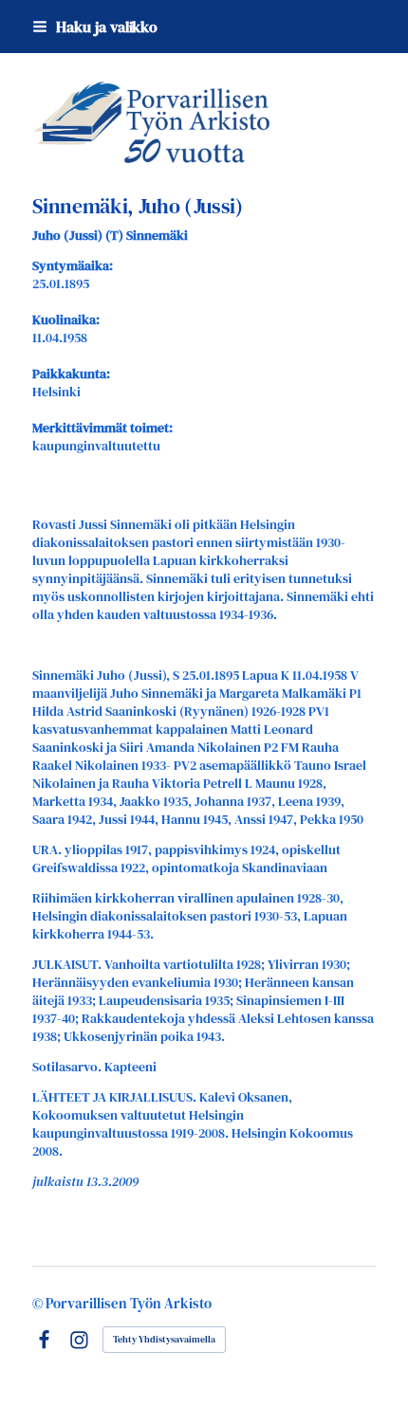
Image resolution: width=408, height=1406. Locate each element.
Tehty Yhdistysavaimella (164, 1339)
